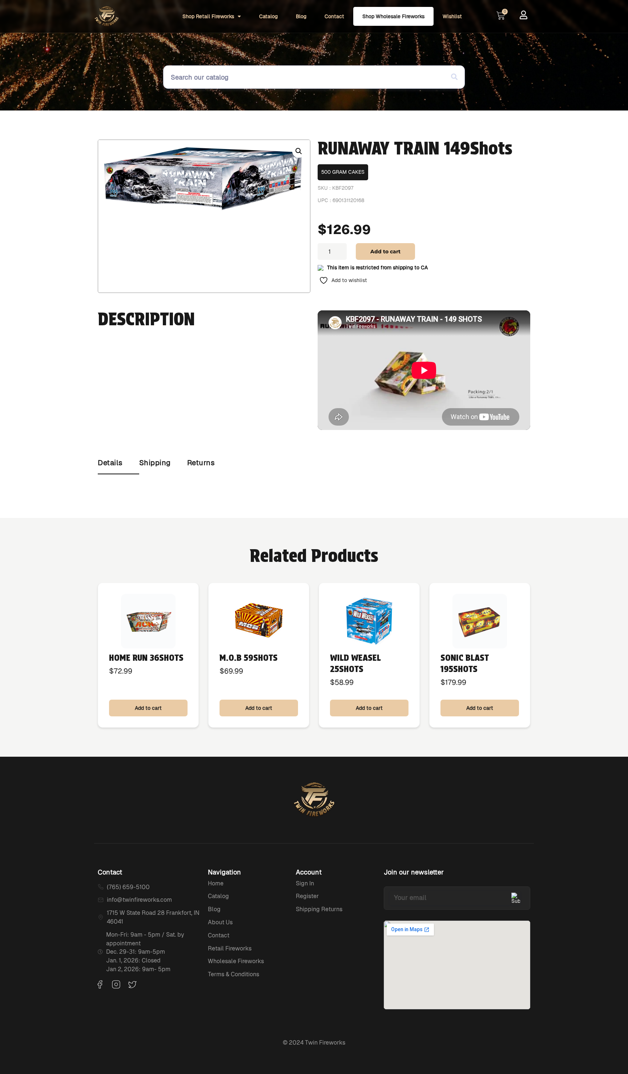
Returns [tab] (201, 463)
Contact (334, 16)
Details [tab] (110, 463)
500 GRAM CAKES (343, 172)
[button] (298, 151)
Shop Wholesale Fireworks (393, 16)
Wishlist (452, 16)
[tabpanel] (314, 481)
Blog (301, 16)
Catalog (268, 16)
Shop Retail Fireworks (208, 16)
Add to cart (385, 251)
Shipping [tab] (155, 463)
